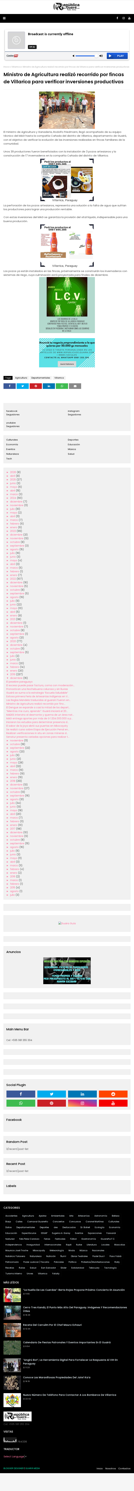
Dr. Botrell (85, 1227)
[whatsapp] (20, 1103)
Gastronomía (88, 1238)
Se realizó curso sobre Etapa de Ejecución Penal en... (37, 729)
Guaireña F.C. (108, 1238)
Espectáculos (29, 1233)
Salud (71, 454)
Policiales (59, 1261)
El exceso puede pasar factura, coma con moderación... (40, 685)
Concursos (75, 1221)
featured (9, 1238)
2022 (13, 579)
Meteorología (57, 1250)
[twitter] (51, 1094)
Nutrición (51, 1256)
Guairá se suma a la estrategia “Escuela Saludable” (37, 692)
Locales (105, 1244)
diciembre (16, 501)
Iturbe (79, 1244)
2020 (13, 641)
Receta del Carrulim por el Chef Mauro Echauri (52, 1325)
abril (13, 476)
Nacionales (98, 1250)
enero (14, 527)
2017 (13, 828)
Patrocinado (12, 1261)
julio (13, 509)
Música (72, 449)
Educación (74, 444)
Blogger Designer (13, 1468)
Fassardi (111, 1233)
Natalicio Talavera (15, 1256)
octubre (15, 542)
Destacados (69, 1227)
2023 (13, 531)
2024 (13, 498)
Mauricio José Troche (16, 1250)
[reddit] (113, 1094)
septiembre (17, 545)
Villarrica (16, 66)
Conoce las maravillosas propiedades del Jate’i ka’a (56, 1377)
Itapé (68, 1244)
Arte (71, 1215)
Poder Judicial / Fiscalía (36, 1261)
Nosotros (110, 1468)
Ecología (99, 1227)
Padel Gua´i (98, 1256)
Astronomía (100, 1215)
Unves (30, 1273)
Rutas (22, 1267)
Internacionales (52, 1244)
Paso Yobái (115, 1256)
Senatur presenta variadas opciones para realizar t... (37, 737)
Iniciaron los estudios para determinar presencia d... (37, 722)
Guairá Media (32, 1468)
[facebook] (117, 18)
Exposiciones (95, 1233)
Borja (8, 1221)
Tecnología (110, 1267)
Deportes (73, 439)
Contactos (124, 1468)
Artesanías (84, 1215)
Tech (9, 458)
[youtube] (129, 18)
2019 (13, 674)
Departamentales (40, 377)
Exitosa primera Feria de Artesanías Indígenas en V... (37, 696)
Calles (19, 1221)
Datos (8, 1227)
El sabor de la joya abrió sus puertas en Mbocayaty (37, 726)
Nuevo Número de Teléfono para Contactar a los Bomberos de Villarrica (69, 1395)
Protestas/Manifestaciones (95, 1261)
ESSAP (44, 1233)
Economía (12, 444)
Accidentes (11, 1215)
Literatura (92, 1244)
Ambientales (58, 1215)
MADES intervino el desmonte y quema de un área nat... (40, 715)
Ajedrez (42, 1215)
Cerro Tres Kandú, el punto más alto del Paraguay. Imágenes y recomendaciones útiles (75, 1309)
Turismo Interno (13, 1273)
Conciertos (58, 1221)
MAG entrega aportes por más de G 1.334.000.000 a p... (39, 718)
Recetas (9, 1267)
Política (72, 1261)
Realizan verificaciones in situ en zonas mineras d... (37, 733)
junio (13, 483)
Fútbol (73, 1238)
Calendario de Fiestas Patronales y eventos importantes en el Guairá (67, 1342)
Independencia (13, 1244)
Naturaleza (12, 454)
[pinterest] (51, 1103)
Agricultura (21, 377)
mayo (14, 487)
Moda (72, 1250)
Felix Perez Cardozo (29, 1238)
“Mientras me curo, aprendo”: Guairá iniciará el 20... (37, 711)
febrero (15, 523)
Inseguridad (33, 1244)
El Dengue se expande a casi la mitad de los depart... (38, 707)
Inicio (6, 66)
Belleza (115, 1215)
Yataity (55, 1273)
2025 (13, 479)
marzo (14, 494)
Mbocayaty (39, 1250)
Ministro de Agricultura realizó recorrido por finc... (35, 704)
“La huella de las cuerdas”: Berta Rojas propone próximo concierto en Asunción (74, 1290)
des (56, 1227)
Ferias (47, 1238)
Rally (117, 1261)
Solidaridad (77, 1267)
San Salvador (48, 1267)
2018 (13, 781)
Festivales (60, 1238)
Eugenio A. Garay (61, 1233)
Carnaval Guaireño (37, 1221)
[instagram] (124, 18)
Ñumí (63, 1256)
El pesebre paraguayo (19, 681)
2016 (13, 876)
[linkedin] (82, 1094)
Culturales (12, 439)
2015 (13, 887)
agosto (14, 549)
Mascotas (119, 1244)
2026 (13, 472)
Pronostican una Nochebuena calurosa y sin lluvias (37, 689)
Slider (63, 1267)
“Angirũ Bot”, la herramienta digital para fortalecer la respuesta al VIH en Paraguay (70, 1361)
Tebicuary (94, 1267)
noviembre (17, 505)
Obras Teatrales (79, 1256)
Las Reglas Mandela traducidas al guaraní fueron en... (38, 700)
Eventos (10, 449)
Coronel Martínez (95, 1221)
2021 (13, 619)
